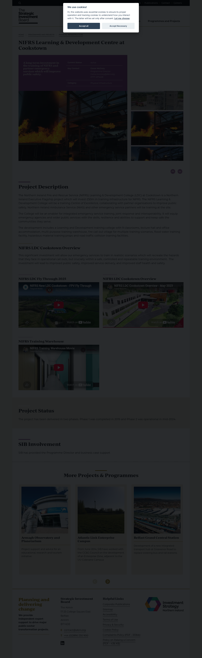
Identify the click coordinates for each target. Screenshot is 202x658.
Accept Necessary (118, 26)
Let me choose (122, 18)
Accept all (83, 26)
